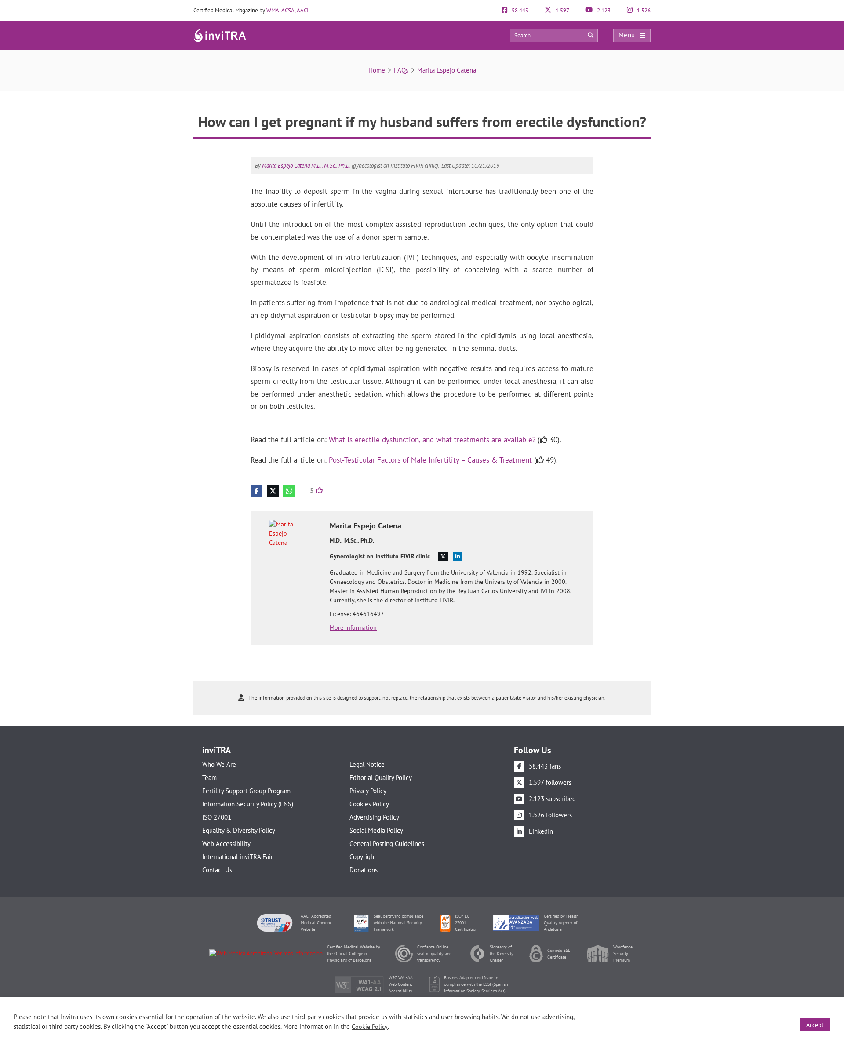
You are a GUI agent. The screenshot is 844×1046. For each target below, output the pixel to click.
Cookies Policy (369, 804)
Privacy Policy (367, 790)
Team (209, 777)
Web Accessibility (226, 843)
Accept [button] (815, 1025)
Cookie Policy (370, 1027)
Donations (363, 870)
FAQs (401, 70)
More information (353, 627)
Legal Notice (367, 764)
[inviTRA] (219, 35)
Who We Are (219, 764)
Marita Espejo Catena (446, 70)
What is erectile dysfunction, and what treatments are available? (432, 440)
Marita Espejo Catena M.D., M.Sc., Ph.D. (306, 165)
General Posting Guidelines (386, 843)
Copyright (362, 856)
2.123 (603, 10)
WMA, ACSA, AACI (287, 10)
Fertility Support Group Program (246, 790)
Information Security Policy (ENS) (247, 804)
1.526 (643, 10)
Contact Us (217, 870)
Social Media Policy (376, 830)
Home (376, 70)
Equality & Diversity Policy (238, 830)
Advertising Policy (374, 817)
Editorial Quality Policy (380, 777)
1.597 (561, 10)
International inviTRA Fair (237, 856)
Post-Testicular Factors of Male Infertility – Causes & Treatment (430, 460)
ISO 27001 (216, 817)
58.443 (519, 10)
